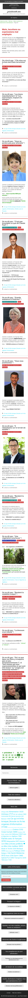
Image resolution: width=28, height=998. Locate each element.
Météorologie (10, 851)
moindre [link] (19, 726)
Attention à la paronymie (9, 540)
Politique (19, 851)
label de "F (16, 201)
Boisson (5, 819)
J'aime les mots (3, 21)
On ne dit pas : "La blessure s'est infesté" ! (13, 631)
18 (24, 753)
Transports (20, 858)
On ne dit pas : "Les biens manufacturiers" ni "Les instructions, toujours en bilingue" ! (12, 96)
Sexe (10, 855)
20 (6, 755)
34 (3, 760)
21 (9, 755)
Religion (6, 853)
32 (22, 757)
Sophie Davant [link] (18, 338)
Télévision (6, 860)
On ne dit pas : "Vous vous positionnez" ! (12, 362)
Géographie (12, 841)
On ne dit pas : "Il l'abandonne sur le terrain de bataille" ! (13, 427)
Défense (17, 834)
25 (22, 755)
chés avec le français (18, 733)
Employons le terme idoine (9, 227)
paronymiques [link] (6, 570)
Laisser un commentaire (10, 86)
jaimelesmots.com (14, 11)
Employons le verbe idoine (9, 500)
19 (3, 755)
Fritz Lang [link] (22, 709)
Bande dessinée (17, 816)
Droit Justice (6, 834)
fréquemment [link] (20, 37)
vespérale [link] (13, 403)
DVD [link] (18, 706)
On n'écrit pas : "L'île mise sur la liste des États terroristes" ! (14, 62)
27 (6, 757)
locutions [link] (14, 42)
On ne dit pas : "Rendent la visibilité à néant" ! (13, 497)
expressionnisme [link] (12, 718)
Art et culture (19, 814)
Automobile (6, 816)
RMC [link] (14, 116)
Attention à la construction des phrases (13, 672)
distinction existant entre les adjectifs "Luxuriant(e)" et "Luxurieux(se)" (13, 570)
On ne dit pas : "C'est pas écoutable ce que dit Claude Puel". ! (13, 223)
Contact (8, 992)
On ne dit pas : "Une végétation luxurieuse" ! (12, 537)
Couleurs (21, 832)
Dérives (10, 21)
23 (15, 755)
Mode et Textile (8, 848)
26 (3, 757)
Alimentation (16, 812)
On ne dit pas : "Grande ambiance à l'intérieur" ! (11, 298)
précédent (7, 753)
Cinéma (18, 830)
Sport (18, 856)
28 (9, 757)
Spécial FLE (7, 858)
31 (19, 757)
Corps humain (9, 832)
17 (21, 753)
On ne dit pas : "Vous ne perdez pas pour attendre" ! (13, 142)
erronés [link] (4, 48)
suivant (9, 760)
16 (18, 753)
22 (12, 755)
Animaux (7, 814)
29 (13, 757)
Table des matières (16, 992)
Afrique (5, 812)
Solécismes (12, 598)
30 (16, 757)
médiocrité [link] (17, 201)
